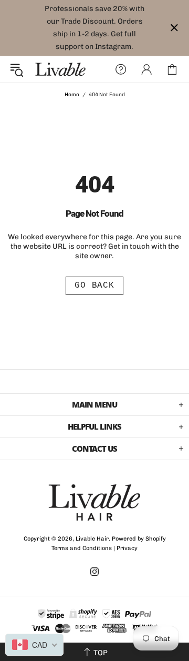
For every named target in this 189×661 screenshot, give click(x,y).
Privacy (127, 548)
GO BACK (94, 285)
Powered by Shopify (139, 538)
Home (72, 94)
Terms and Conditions (81, 548)
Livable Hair (60, 69)
